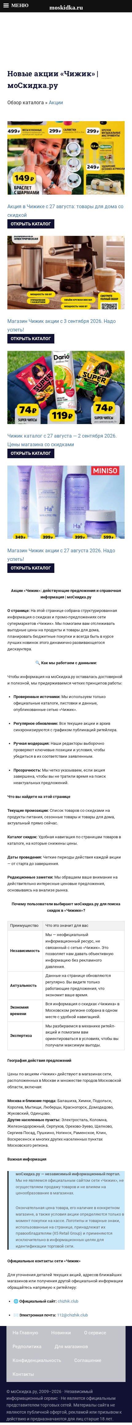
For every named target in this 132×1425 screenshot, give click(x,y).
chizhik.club (68, 1301)
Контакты (23, 1374)
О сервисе (95, 1333)
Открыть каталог (31, 223)
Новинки (61, 1333)
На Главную (25, 1333)
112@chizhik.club (72, 1315)
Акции (56, 102)
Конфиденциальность (37, 1360)
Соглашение (87, 1360)
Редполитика (27, 1346)
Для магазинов (71, 1346)
